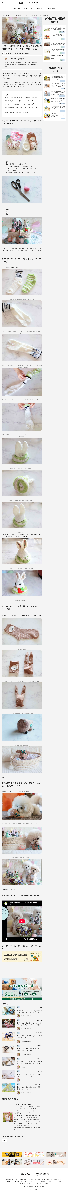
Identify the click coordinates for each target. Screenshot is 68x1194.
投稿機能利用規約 (40, 1179)
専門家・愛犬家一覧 (25, 1183)
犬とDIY (8, 15)
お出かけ (63, 52)
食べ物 (63, 88)
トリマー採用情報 (37, 1183)
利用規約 (31, 1179)
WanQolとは (9, 1179)
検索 (21, 2)
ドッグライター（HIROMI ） (22, 1104)
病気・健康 (62, 31)
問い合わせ (59, 1181)
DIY (12, 15)
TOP (3, 15)
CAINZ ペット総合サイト (48, 1181)
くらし (63, 39)
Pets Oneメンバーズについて (31, 1181)
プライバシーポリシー (21, 1179)
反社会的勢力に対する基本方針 (14, 1181)
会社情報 (46, 1183)
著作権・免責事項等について (54, 1179)
